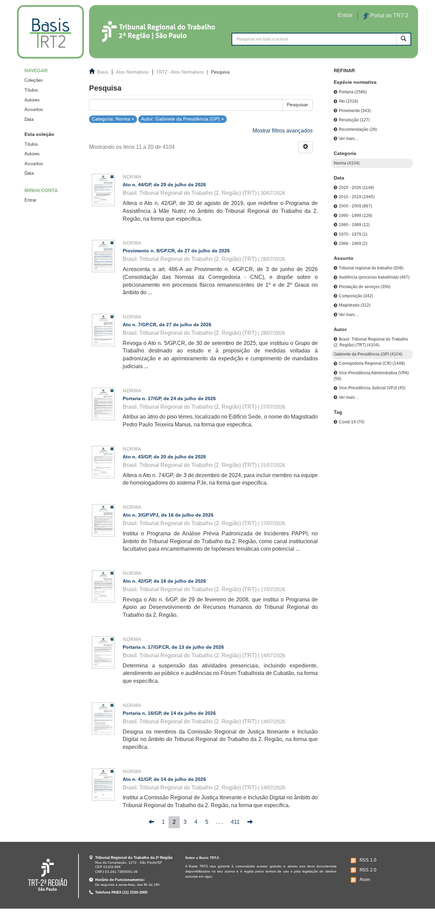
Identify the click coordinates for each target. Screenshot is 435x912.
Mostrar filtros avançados (283, 130)
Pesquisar (297, 104)
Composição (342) (356, 296)
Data (29, 119)
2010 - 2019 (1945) (357, 196)
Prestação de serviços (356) (364, 286)
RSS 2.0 (368, 869)
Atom (365, 879)
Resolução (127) (354, 119)
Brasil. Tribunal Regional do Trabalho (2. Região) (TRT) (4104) (371, 342)
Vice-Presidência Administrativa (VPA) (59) (371, 376)
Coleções (33, 80)
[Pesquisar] (403, 39)
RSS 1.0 (368, 860)
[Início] (50, 32)
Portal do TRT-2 (388, 15)
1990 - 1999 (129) (355, 215)
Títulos (31, 90)
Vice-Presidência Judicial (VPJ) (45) (372, 388)
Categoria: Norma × (113, 118)
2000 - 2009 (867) (355, 206)
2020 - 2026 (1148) (356, 187)
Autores (32, 100)
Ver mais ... (349, 138)
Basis (102, 72)
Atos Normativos (132, 72)
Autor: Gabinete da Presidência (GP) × (182, 118)
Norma (132, 176)
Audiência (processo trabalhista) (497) (374, 277)
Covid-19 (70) (351, 422)
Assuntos (33, 109)
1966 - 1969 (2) (353, 243)
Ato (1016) (348, 101)
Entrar (30, 200)
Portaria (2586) (353, 92)
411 (235, 822)
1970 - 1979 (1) (353, 234)
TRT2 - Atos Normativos (180, 72)
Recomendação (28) (358, 129)
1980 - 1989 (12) (354, 224)
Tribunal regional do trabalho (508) (371, 268)
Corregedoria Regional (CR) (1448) (372, 363)
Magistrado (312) (354, 305)
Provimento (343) (355, 110)
